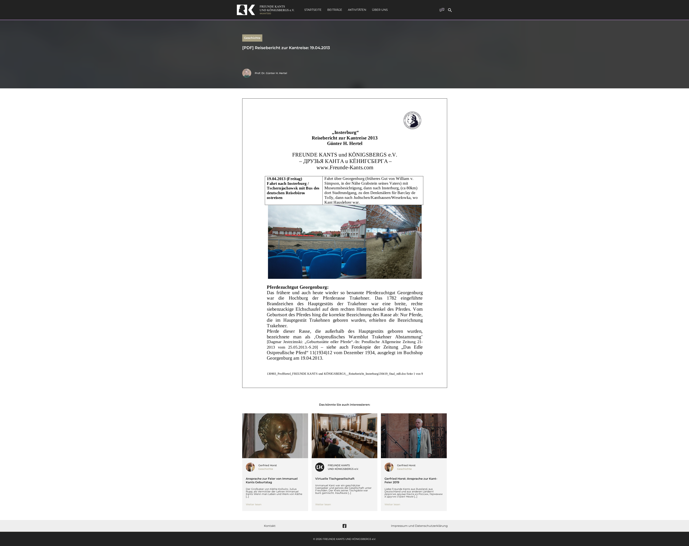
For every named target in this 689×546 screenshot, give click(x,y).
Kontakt (270, 526)
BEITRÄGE (334, 9)
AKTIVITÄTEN (357, 9)
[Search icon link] (450, 10)
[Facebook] (344, 526)
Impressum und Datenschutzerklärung (419, 526)
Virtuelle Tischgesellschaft (335, 478)
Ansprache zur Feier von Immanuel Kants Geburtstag (272, 480)
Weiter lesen (253, 504)
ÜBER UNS (380, 9)
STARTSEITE (313, 9)
